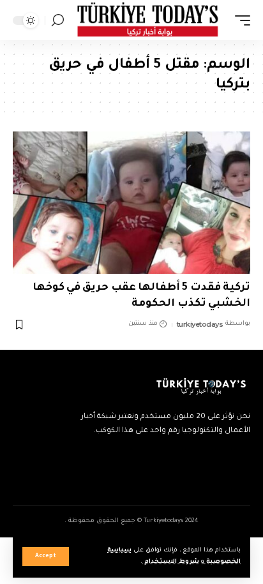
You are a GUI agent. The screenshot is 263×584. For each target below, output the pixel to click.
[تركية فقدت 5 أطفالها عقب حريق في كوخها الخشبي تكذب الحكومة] (131, 202)
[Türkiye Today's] (148, 20)
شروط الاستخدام (170, 561)
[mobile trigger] (239, 20)
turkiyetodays (200, 324)
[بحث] (58, 20)
